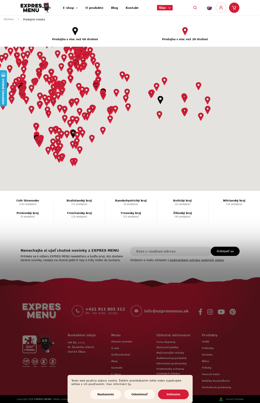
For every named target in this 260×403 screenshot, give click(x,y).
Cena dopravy (165, 341)
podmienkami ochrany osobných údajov (197, 260)
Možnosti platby (167, 347)
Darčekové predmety (216, 387)
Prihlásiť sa (225, 251)
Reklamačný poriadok (171, 358)
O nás (115, 348)
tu (129, 384)
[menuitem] (70, 6)
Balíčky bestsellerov (216, 380)
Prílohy (207, 367)
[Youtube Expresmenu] (221, 311)
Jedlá (205, 341)
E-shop (116, 374)
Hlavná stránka (121, 341)
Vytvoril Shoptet (234, 399)
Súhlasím (173, 394)
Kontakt (116, 367)
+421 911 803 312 (105, 309)
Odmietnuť (139, 394)
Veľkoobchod (120, 354)
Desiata (207, 354)
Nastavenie (105, 394)
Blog (114, 361)
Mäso (205, 361)
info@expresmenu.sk (166, 311)
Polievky (208, 348)
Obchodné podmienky (171, 363)
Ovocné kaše (211, 374)
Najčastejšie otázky (170, 352)
